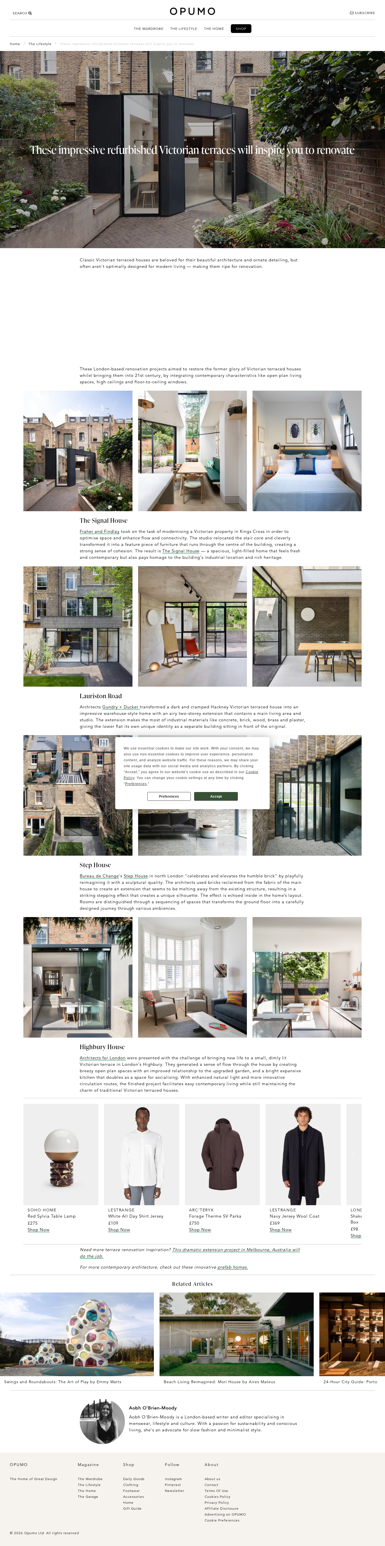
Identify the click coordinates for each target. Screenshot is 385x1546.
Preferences (169, 796)
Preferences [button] (136, 784)
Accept (216, 796)
